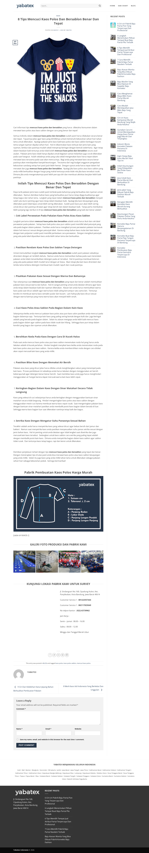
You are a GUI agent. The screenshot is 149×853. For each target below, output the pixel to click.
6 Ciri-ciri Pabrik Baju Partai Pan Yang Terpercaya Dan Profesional (126, 27)
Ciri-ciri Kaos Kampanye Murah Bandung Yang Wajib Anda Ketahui (126, 121)
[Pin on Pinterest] (63, 655)
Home (112, 6)
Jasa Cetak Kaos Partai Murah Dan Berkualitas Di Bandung (125, 181)
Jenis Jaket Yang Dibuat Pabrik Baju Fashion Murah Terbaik (125, 193)
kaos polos (59, 663)
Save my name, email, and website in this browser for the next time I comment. (52, 739)
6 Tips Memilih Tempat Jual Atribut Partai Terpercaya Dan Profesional (125, 51)
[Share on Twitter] (54, 655)
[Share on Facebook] (50, 655)
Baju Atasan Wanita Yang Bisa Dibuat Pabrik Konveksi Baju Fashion (126, 73)
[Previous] (14, 563)
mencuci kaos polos (83, 663)
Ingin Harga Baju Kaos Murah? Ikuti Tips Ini (125, 158)
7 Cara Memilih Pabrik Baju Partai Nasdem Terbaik (125, 62)
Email (48, 729)
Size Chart (123, 6)
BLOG (133, 6)
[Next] (102, 563)
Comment (21, 709)
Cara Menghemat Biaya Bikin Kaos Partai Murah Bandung (124, 97)
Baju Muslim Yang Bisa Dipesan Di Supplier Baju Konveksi (125, 85)
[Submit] (100, 6)
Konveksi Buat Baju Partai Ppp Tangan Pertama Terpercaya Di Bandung (126, 239)
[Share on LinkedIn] (67, 655)
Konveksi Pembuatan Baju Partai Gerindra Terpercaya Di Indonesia (124, 252)
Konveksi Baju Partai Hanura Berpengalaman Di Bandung (126, 227)
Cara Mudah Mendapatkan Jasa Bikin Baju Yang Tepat (125, 109)
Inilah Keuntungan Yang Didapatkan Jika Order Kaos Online (125, 169)
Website (78, 729)
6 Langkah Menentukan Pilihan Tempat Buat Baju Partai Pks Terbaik (126, 39)
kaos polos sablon (70, 663)
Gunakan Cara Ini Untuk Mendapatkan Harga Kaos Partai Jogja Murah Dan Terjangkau (126, 134)
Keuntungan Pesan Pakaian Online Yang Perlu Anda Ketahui (126, 216)
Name (19, 729)
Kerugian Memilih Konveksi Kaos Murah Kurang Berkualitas (125, 205)
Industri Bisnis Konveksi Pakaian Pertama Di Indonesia (124, 147)
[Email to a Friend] (58, 655)
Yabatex (68, 30)
